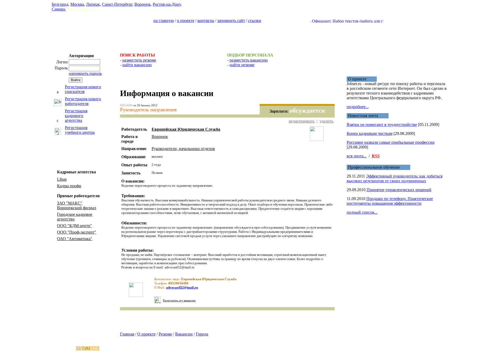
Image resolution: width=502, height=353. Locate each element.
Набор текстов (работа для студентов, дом (363, 21)
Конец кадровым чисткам (369, 133)
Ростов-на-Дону (167, 4)
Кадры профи (69, 186)
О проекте (146, 334)
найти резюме (242, 65)
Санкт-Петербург (117, 4)
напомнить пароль (85, 73)
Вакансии (184, 334)
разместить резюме (139, 60)
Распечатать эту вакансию (179, 300)
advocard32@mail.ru (182, 287)
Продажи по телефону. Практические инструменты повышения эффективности (390, 201)
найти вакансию (137, 65)
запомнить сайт (231, 20)
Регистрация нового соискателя (83, 89)
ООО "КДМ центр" (74, 225)
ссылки (254, 20)
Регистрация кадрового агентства (76, 116)
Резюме (165, 334)
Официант (314, 21)
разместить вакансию (249, 60)
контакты (205, 20)
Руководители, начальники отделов (183, 148)
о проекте (185, 20)
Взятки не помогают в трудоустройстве (382, 124)
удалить (326, 121)
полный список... (362, 212)
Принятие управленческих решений (399, 189)
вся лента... (357, 156)
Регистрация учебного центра (80, 130)
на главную (163, 20)
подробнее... (358, 106)
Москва (77, 4)
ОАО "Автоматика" (74, 238)
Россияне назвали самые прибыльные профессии (391, 142)
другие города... (81, 9)
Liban (62, 179)
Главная (127, 334)
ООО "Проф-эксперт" (76, 232)
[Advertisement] (251, 35)
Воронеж (142, 4)
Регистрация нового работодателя (83, 101)
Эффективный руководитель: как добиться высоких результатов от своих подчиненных (394, 178)
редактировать (302, 121)
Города (202, 334)
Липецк (93, 4)
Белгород (60, 4)
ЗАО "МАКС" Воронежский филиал (76, 205)
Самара (58, 9)
